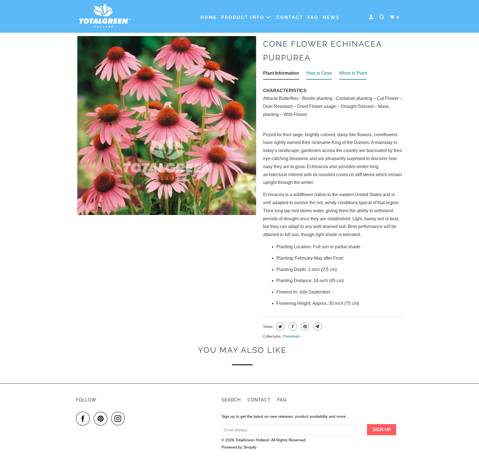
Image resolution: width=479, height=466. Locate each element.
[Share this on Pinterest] (304, 326)
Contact (289, 17)
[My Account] (372, 17)
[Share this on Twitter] (279, 326)
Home (208, 17)
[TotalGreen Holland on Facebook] (84, 419)
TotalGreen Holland (252, 440)
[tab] (281, 74)
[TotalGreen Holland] (104, 16)
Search (231, 399)
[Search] (382, 17)
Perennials (291, 336)
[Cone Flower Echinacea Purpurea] (166, 125)
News (331, 17)
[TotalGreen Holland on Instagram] (119, 419)
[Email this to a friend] (317, 326)
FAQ (313, 17)
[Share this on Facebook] (292, 326)
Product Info (243, 17)
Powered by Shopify (238, 447)
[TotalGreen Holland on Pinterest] (102, 419)
